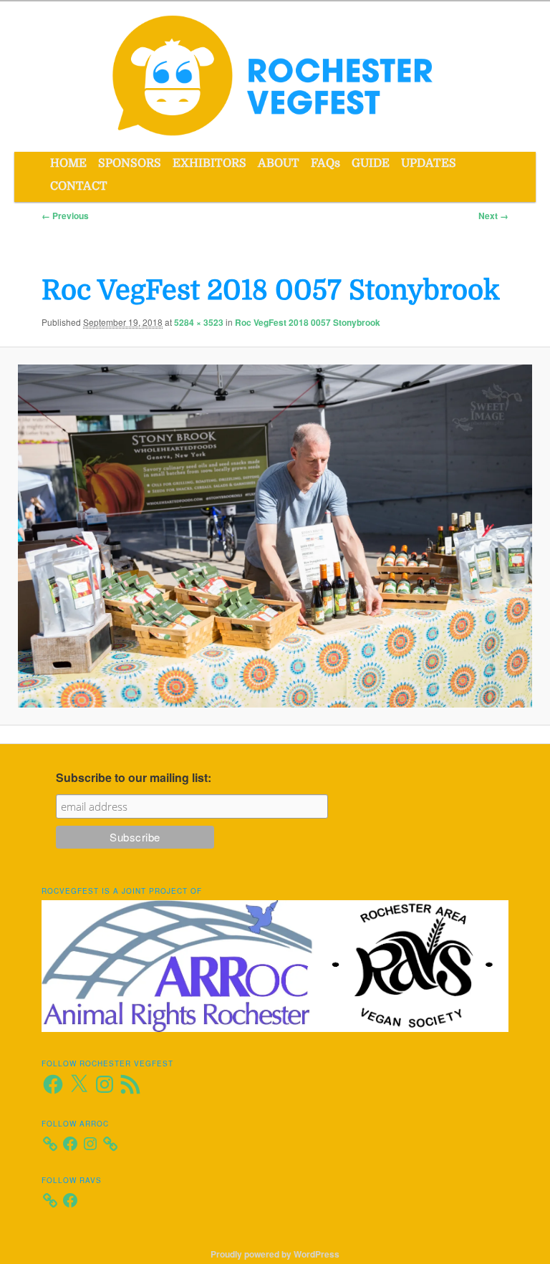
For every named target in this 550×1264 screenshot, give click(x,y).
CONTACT (78, 186)
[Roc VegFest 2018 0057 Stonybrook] (275, 536)
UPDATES (428, 163)
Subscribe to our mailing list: (133, 777)
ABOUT (278, 163)
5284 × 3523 (198, 322)
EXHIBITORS (209, 163)
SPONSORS (129, 163)
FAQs (325, 163)
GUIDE (371, 163)
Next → (493, 215)
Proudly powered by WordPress (275, 1254)
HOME (68, 163)
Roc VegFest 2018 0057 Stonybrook (307, 322)
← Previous (65, 215)
